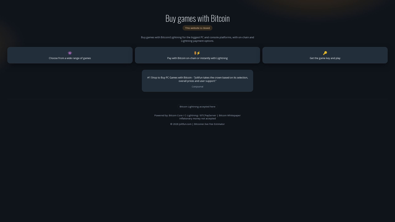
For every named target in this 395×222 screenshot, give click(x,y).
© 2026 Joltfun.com (180, 123)
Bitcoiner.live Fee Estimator (209, 123)
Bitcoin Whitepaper (230, 115)
